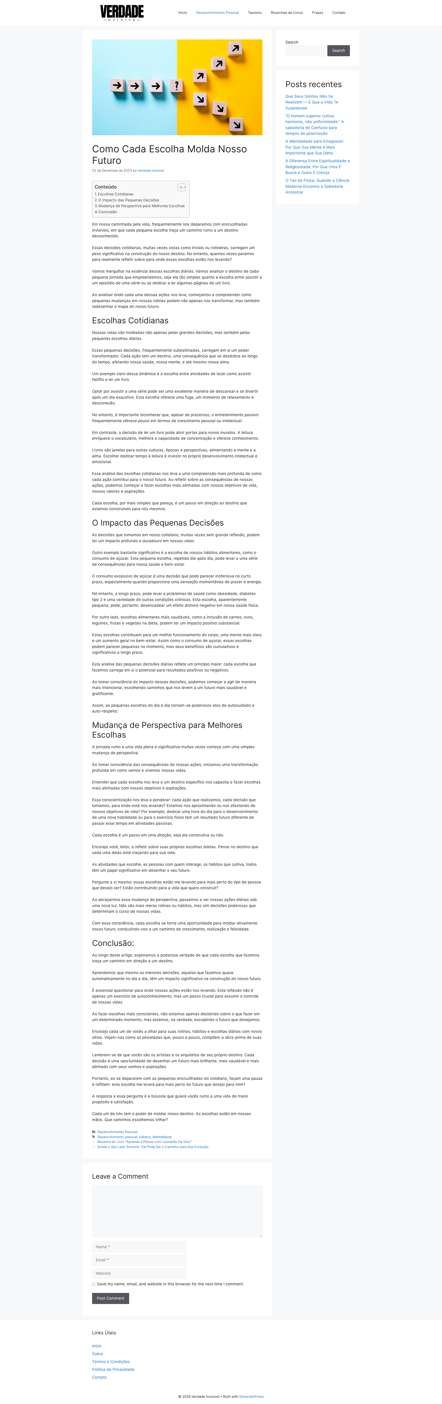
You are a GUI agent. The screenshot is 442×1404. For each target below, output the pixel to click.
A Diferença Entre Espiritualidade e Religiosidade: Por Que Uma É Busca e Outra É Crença (317, 167)
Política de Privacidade (113, 1369)
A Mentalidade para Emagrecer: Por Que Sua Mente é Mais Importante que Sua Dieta (314, 147)
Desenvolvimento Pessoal (217, 12)
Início (182, 12)
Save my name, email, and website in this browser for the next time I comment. (170, 1284)
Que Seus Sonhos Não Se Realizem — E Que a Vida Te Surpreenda (311, 102)
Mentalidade (162, 1137)
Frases (317, 12)
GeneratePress (251, 1396)
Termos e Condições (111, 1361)
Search (291, 42)
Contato (338, 12)
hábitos (145, 1137)
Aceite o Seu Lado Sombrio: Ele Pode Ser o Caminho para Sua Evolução (153, 1147)
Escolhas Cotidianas (115, 194)
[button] (179, 187)
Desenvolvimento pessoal (117, 1137)
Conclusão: (108, 211)
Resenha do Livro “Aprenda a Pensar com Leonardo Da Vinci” (144, 1142)
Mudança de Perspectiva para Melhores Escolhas (142, 205)
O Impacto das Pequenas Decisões (129, 200)
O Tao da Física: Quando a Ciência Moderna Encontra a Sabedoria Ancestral (317, 186)
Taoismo (255, 12)
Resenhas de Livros (287, 12)
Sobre (97, 1353)
